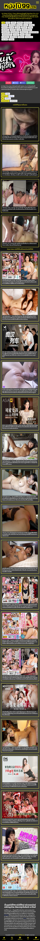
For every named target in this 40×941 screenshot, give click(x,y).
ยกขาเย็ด (17, 27)
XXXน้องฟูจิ (13, 37)
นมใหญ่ (30, 27)
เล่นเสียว (13, 23)
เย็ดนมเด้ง (19, 25)
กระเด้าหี (28, 34)
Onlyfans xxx (29, 37)
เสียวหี (7, 23)
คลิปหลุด (11, 96)
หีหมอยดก (4, 27)
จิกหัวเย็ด (13, 30)
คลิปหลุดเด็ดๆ (5, 32)
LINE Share (30, 82)
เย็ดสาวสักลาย (27, 23)
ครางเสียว (16, 34)
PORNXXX (21, 37)
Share (15, 82)
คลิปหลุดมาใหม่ (14, 32)
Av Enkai (11, 39)
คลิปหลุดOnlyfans (7, 34)
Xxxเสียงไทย (5, 37)
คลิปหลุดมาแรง (24, 32)
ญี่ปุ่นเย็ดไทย (5, 30)
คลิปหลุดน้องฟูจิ (34, 32)
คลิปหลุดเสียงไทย (27, 30)
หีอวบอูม (32, 25)
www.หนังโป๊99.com (20, 935)
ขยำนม (22, 34)
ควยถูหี (18, 30)
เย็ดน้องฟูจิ (12, 25)
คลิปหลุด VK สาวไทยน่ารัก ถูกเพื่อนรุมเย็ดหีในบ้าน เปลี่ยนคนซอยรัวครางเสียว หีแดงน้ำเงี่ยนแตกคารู (19, 244)
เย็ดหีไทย (20, 23)
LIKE (9, 82)
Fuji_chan (4, 39)
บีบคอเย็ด (24, 27)
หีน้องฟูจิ (11, 27)
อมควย (26, 25)
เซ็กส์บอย (7, 98)
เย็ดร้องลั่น (5, 25)
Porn (25, 918)
